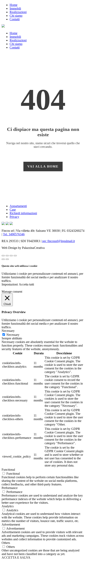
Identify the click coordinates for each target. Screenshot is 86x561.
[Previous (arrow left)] (3, 259)
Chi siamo (16, 15)
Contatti (15, 19)
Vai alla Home (43, 166)
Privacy (14, 216)
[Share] (7, 255)
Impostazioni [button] (10, 284)
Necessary (12, 334)
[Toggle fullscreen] (11, 255)
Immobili (15, 8)
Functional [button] (8, 469)
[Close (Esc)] (3, 255)
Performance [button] (10, 488)
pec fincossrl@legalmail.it (58, 241)
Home (13, 5)
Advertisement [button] (11, 524)
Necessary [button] (8, 330)
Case (13, 209)
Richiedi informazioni (23, 213)
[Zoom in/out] (15, 255)
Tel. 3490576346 (14, 234)
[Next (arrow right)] (7, 259)
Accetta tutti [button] (26, 284)
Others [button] (6, 542)
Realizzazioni (18, 12)
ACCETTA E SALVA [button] (16, 557)
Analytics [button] (8, 506)
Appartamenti (18, 206)
